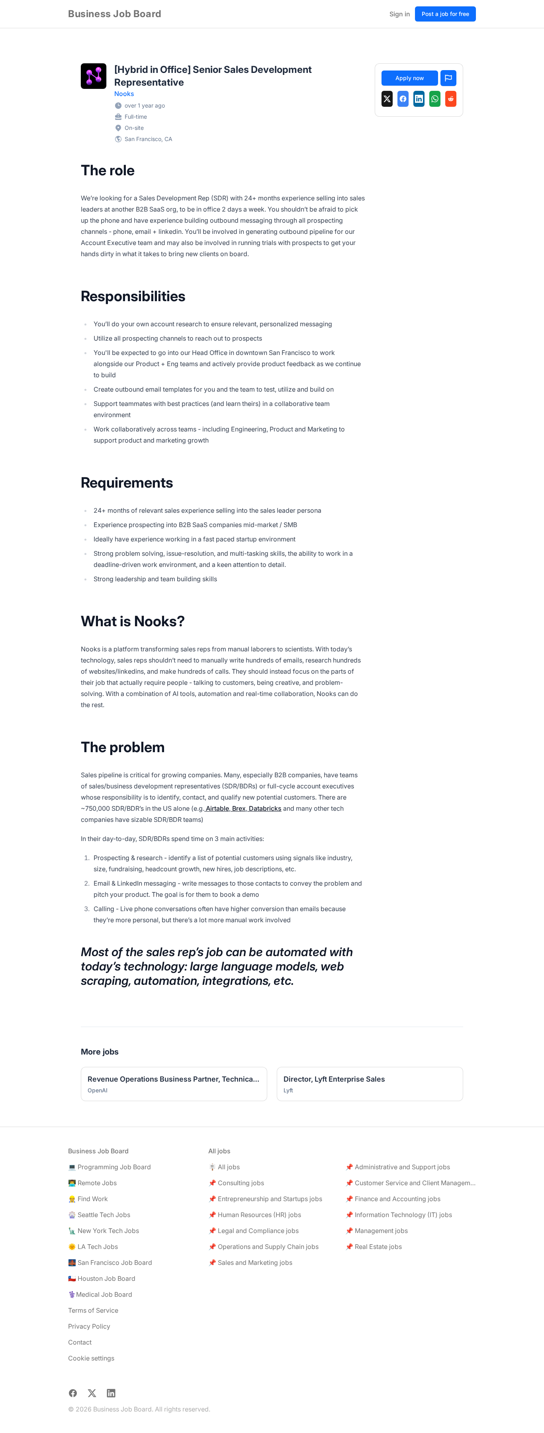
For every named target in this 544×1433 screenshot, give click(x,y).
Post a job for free (445, 13)
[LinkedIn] (419, 99)
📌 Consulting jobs (236, 1183)
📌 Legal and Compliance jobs (253, 1231)
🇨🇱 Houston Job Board (101, 1278)
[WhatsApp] (434, 99)
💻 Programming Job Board (109, 1167)
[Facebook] (403, 99)
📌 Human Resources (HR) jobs (254, 1215)
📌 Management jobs (376, 1231)
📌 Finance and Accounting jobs (392, 1199)
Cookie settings (91, 1358)
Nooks (124, 94)
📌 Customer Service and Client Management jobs (410, 1183)
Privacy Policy (89, 1326)
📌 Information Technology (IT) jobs (398, 1215)
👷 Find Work (88, 1199)
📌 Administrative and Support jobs (397, 1167)
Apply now (409, 77)
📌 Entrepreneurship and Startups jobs (265, 1199)
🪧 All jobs (224, 1167)
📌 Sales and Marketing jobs (250, 1262)
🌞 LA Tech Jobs (93, 1247)
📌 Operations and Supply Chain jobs (263, 1247)
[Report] (448, 78)
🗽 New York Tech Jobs (103, 1231)
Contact (80, 1342)
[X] (387, 99)
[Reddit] (450, 99)
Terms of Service (93, 1310)
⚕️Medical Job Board (100, 1294)
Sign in (399, 14)
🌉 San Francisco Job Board (110, 1262)
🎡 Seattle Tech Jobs (99, 1215)
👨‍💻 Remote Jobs (92, 1183)
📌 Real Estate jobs (373, 1247)
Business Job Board (115, 14)
